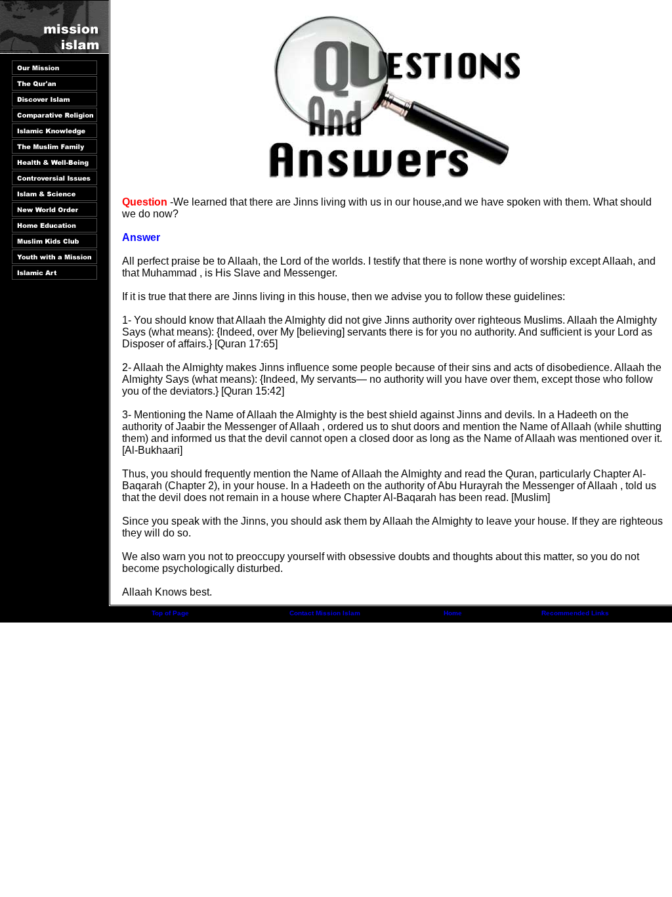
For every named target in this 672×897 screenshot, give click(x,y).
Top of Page (170, 613)
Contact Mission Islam (324, 613)
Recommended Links (575, 613)
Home (453, 613)
